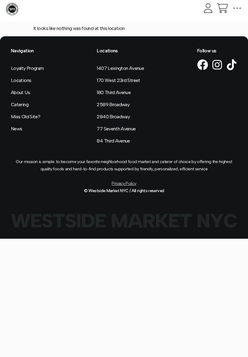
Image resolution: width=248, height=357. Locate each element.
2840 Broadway (113, 117)
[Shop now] (222, 8)
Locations (21, 80)
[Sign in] (208, 8)
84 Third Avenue (113, 141)
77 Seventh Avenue (116, 129)
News (16, 129)
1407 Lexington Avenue (120, 68)
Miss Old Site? (25, 117)
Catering (19, 104)
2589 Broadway (113, 104)
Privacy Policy (124, 183)
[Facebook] (202, 64)
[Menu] (237, 8)
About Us (20, 92)
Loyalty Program (27, 68)
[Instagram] (217, 64)
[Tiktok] (231, 64)
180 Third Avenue (114, 92)
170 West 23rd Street (118, 80)
